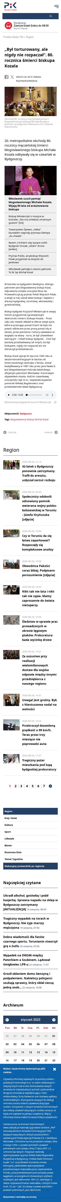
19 (30, 1060)
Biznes (8, 845)
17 (15, 1060)
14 (46, 1052)
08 (53, 1044)
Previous (7, 108)
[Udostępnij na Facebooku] (7, 77)
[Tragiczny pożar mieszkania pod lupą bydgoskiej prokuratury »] (11, 763)
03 (15, 1044)
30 (38, 1036)
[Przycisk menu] (56, 6)
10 (15, 1052)
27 (15, 1036)
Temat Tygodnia (14, 859)
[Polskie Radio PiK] (10, 6)
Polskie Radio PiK (13, 37)
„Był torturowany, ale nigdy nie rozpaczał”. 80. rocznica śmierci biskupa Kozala (30, 57)
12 (30, 1052)
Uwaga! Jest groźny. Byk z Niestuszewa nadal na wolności (39, 704)
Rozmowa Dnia (13, 852)
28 (22, 1036)
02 (7, 1044)
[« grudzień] (7, 1019)
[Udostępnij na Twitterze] (13, 77)
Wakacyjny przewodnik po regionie (24, 866)
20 (38, 1060)
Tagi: (7, 419)
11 (22, 1052)
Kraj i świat (11, 818)
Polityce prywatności (47, 1117)
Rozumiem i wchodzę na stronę (19, 1196)
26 (7, 1036)
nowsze (48, 432)
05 (30, 1044)
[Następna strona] (50, 786)
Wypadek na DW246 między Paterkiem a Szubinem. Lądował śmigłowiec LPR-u (26, 959)
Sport (8, 831)
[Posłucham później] (54, 402)
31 (46, 1036)
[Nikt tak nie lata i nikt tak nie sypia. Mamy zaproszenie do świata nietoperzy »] (11, 596)
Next (54, 108)
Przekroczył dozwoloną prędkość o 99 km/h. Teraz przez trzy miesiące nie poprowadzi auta (38, 735)
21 (46, 1060)
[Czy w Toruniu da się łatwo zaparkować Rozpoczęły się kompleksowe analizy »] (11, 541)
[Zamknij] (54, 1069)
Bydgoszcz (26, 413)
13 (38, 1052)
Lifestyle (9, 838)
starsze (12, 432)
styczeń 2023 (30, 1020)
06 (38, 1044)
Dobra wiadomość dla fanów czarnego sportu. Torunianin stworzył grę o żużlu (30, 941)
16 (7, 1060)
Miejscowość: (12, 413)
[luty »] (53, 1019)
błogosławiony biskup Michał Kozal (29, 419)
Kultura (9, 824)
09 (7, 1052)
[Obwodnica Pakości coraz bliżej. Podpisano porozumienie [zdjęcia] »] (11, 568)
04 (22, 1044)
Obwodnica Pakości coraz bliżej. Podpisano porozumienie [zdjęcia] (38, 570)
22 (53, 1060)
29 (30, 1036)
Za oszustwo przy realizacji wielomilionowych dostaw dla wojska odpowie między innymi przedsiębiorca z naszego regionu (39, 669)
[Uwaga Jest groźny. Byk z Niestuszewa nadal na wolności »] (11, 702)
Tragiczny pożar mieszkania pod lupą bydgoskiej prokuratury (39, 764)
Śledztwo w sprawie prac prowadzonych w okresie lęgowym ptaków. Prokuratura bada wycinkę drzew (40, 631)
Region (30, 37)
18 (22, 1060)
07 (46, 1044)
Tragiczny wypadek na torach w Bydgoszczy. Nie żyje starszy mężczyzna (26, 922)
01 (53, 1036)
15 (53, 1052)
